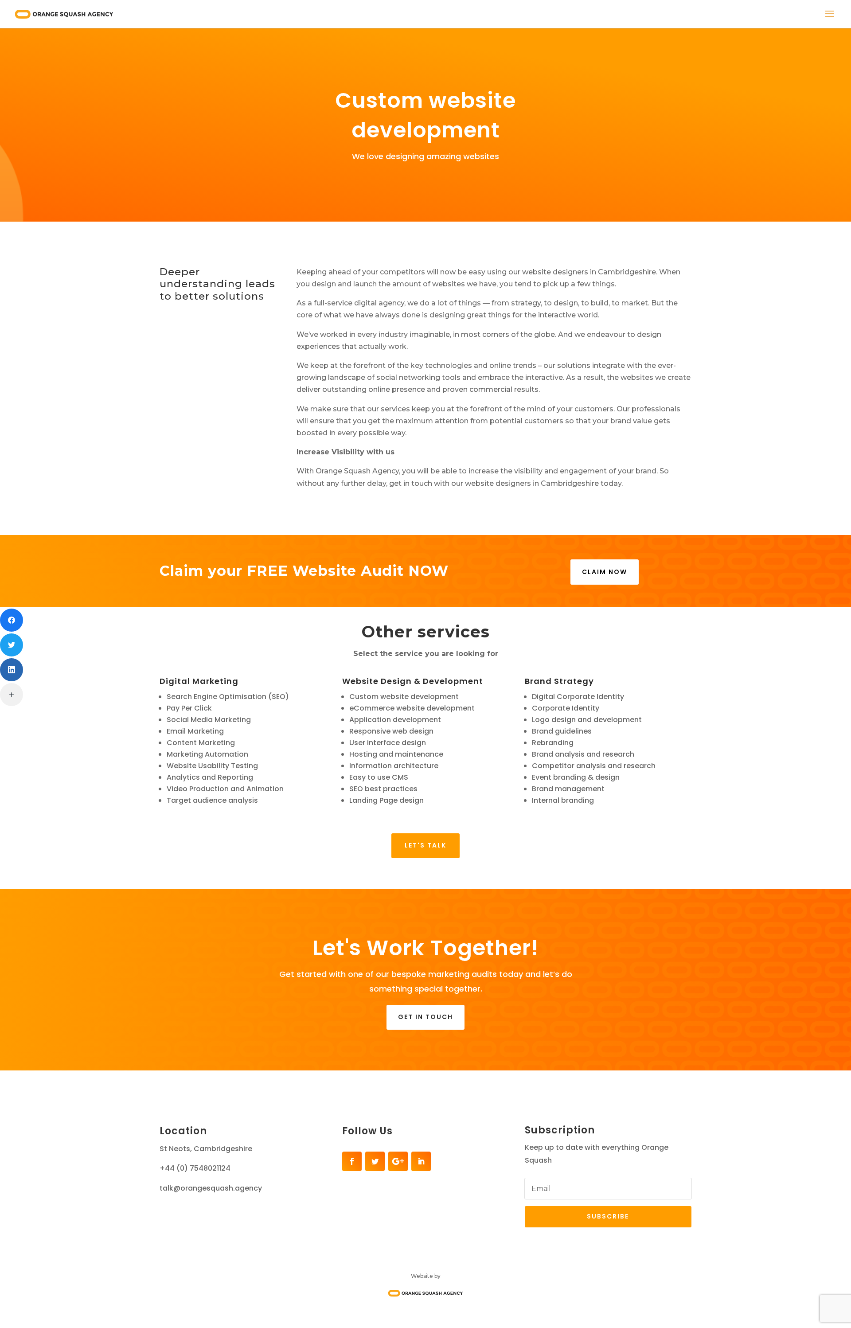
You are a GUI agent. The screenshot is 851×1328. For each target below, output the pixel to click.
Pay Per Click (189, 708)
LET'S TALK (425, 845)
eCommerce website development (412, 708)
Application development (395, 720)
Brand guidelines (562, 731)
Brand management (568, 789)
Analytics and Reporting (210, 777)
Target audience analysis (212, 800)
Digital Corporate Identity (578, 696)
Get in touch (425, 1016)
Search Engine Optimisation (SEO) (228, 696)
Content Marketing (201, 743)
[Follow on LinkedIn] (421, 1161)
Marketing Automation (207, 754)
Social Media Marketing (209, 720)
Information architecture (393, 766)
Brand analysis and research (583, 754)
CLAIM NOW (604, 571)
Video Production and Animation (225, 789)
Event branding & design (576, 777)
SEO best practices (383, 789)
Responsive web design (391, 731)
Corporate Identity (565, 708)
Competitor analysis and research (594, 766)
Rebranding (553, 743)
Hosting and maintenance (396, 754)
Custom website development (404, 696)
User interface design (387, 743)
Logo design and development (587, 720)
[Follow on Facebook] (352, 1161)
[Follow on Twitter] (375, 1161)
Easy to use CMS (378, 777)
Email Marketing (195, 731)
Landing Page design (386, 800)
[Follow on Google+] (398, 1161)
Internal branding (563, 800)
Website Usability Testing (212, 766)
